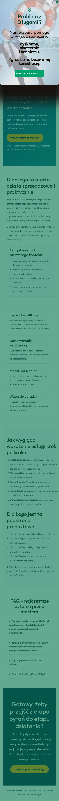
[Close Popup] (57, 2)
